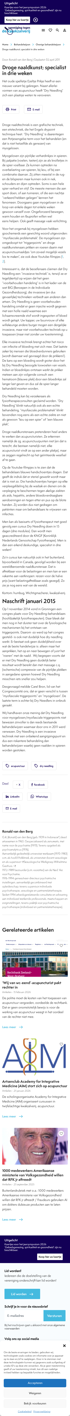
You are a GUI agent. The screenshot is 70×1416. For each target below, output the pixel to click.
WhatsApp (39, 796)
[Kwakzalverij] (17, 31)
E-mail (33, 109)
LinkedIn (14, 796)
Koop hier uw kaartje (17, 19)
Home (5, 44)
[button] (64, 1345)
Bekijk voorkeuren (35, 1403)
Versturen (54, 1315)
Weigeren (35, 1393)
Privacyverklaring (41, 1411)
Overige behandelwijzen (48, 44)
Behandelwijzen (22, 44)
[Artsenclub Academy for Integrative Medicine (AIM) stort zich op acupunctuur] (35, 1056)
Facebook (39, 784)
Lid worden (22, 1294)
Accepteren (35, 1383)
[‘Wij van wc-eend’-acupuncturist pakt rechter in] (35, 958)
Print (10, 109)
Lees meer (12, 1027)
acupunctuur (15, 766)
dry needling (43, 766)
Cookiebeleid (25, 1411)
